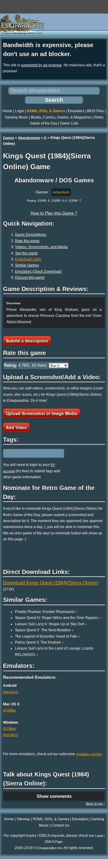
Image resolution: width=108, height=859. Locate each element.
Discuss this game (30, 277)
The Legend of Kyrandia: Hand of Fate (47, 636)
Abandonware (29, 138)
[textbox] (29, 453)
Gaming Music (16, 117)
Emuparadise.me (49, 848)
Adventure (61, 192)
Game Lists (69, 123)
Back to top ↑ (95, 803)
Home (7, 111)
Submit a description (27, 341)
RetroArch (10, 692)
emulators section (89, 754)
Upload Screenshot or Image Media (41, 413)
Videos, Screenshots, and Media (41, 247)
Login (19, 111)
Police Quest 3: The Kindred (39, 642)
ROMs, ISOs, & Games (46, 111)
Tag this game (26, 253)
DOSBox (9, 710)
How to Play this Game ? (54, 213)
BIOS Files (95, 111)
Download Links (28, 259)
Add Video (16, 427)
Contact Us (60, 825)
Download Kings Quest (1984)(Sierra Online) (50, 582)
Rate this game (27, 241)
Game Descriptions (30, 235)
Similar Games (27, 265)
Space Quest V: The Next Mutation (44, 630)
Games (8, 138)
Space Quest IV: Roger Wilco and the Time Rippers (58, 618)
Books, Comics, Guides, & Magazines (61, 117)
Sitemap (23, 819)
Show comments (54, 796)
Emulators (76, 111)
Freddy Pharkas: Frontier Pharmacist (46, 612)
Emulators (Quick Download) (38, 271)
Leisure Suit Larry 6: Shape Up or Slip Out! (51, 624)
